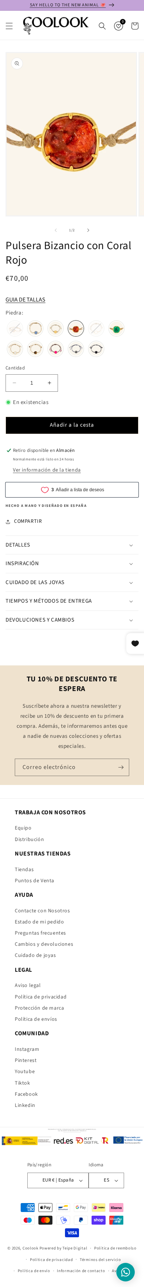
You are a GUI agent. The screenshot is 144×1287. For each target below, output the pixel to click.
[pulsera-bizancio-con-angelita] (35, 329)
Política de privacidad (40, 997)
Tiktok (22, 1083)
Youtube (25, 1071)
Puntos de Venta (34, 880)
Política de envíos (36, 1019)
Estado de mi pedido (39, 922)
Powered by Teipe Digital (64, 1248)
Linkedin (25, 1105)
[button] (9, 26)
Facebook (26, 1094)
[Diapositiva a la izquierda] (56, 230)
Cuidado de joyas (35, 955)
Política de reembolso (115, 1248)
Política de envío (34, 1271)
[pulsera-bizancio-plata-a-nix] (96, 349)
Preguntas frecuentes (40, 933)
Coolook (30, 1248)
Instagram (27, 1049)
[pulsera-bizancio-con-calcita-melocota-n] (55, 329)
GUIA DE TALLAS (25, 300)
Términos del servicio (100, 1259)
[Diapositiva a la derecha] (88, 230)
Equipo (23, 828)
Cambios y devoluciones (44, 944)
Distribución (29, 839)
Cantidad (15, 368)
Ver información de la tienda (47, 470)
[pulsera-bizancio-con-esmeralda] (116, 329)
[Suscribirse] (121, 767)
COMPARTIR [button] (28, 521)
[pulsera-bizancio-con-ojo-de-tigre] (35, 349)
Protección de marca (39, 1008)
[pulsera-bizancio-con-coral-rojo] (75, 329)
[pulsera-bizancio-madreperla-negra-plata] (75, 349)
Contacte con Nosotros (42, 911)
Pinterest (26, 1060)
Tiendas (24, 869)
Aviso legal (28, 985)
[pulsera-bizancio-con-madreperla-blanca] (15, 349)
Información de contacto (81, 1271)
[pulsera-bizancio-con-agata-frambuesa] (55, 349)
